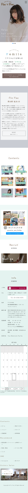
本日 (7, 388)
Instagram (5, 460)
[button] (12, 43)
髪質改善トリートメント (8, 443)
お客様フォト (18, 442)
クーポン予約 (18, 448)
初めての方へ (18, 426)
